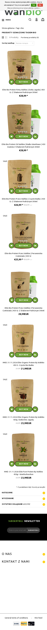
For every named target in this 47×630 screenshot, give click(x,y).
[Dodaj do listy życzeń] (11, 82)
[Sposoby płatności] (23, 625)
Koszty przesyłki (38, 487)
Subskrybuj (33, 530)
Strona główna (8, 28)
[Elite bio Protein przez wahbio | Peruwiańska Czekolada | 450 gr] (23, 231)
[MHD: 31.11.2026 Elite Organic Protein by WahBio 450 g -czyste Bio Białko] (23, 340)
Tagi (17, 28)
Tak (33, 5)
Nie (40, 5)
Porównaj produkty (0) (30, 37)
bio (22, 28)
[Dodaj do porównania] (35, 82)
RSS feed (38, 618)
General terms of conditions (16, 618)
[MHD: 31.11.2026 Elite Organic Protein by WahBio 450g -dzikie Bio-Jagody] (23, 395)
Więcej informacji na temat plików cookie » (23, 8)
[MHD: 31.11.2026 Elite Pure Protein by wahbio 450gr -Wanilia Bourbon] (23, 450)
